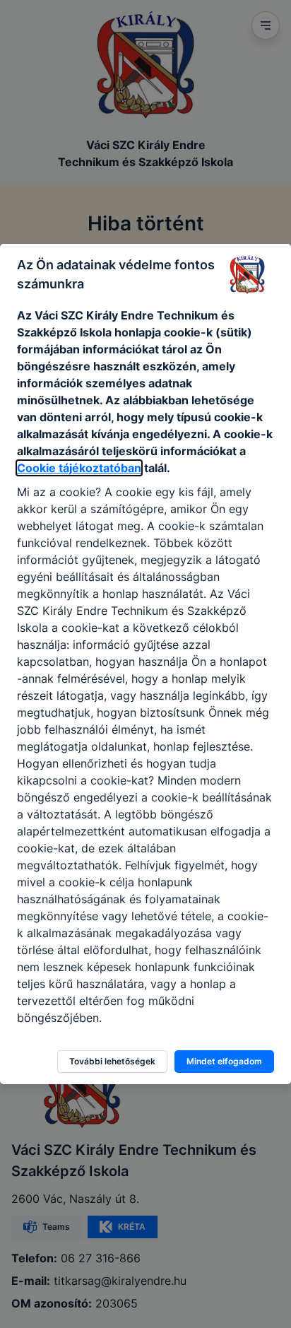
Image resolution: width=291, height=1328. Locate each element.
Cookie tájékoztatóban (79, 468)
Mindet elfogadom (224, 1061)
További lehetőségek (112, 1061)
